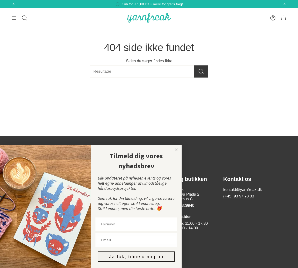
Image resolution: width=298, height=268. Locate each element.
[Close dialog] (176, 150)
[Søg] (201, 71)
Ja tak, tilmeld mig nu (136, 256)
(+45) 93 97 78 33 (238, 196)
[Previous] (14, 4)
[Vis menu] (14, 18)
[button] (24, 18)
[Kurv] (283, 18)
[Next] (284, 4)
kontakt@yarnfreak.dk (242, 189)
